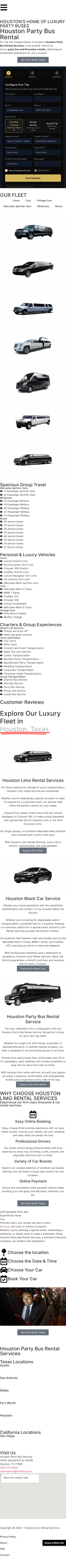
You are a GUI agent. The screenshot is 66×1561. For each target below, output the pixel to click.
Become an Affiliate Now (54, 1542)
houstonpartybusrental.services (18, 1422)
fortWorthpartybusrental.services (19, 1410)
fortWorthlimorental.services (16, 1406)
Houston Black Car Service (33, 898)
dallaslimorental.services (14, 1393)
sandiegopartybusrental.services (19, 1443)
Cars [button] (28, 200)
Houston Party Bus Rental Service (33, 1019)
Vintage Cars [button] (44, 200)
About (3, 1542)
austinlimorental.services (14, 1368)
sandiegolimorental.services (16, 1439)
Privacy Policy (8, 1536)
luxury (6, 1226)
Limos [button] (16, 200)
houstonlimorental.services (15, 1418)
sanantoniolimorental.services (17, 1381)
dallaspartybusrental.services (17, 1397)
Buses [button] (58, 206)
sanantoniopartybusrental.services (20, 1384)
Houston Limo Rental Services (33, 780)
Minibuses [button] (43, 206)
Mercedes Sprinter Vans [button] (17, 206)
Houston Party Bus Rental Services (30, 1351)
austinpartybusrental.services (17, 1372)
